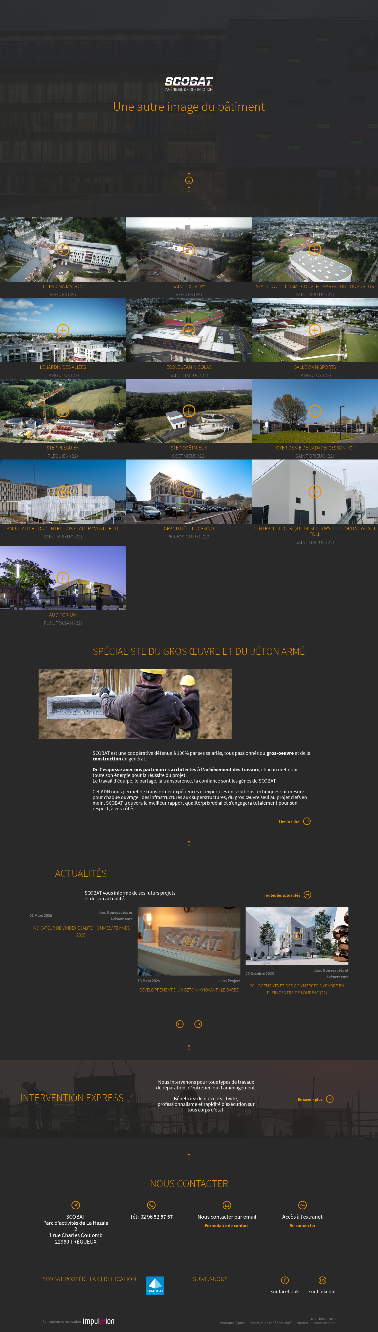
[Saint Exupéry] (189, 265)
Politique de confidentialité (270, 1323)
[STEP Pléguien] (63, 427)
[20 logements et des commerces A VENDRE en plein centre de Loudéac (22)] (297, 937)
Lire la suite (289, 822)
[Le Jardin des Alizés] (63, 346)
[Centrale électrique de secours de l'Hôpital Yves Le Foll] (315, 508)
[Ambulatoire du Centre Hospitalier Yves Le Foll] (63, 502)
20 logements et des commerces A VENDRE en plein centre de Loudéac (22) (297, 990)
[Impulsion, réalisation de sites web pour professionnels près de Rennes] (98, 1322)
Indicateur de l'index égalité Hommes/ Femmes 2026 (81, 932)
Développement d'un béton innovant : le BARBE (189, 990)
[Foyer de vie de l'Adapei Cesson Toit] (315, 415)
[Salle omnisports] (315, 346)
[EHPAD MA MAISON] (63, 265)
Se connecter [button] (303, 1226)
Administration (324, 1323)
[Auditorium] (63, 588)
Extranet (301, 1323)
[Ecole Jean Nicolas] (189, 346)
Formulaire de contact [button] (227, 1226)
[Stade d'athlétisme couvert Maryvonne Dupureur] (315, 265)
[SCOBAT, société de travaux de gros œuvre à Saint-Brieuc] (189, 91)
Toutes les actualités (282, 896)
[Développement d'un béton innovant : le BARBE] (189, 943)
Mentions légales (232, 1323)
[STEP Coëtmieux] (189, 421)
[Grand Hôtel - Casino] (189, 496)
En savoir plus (310, 1100)
